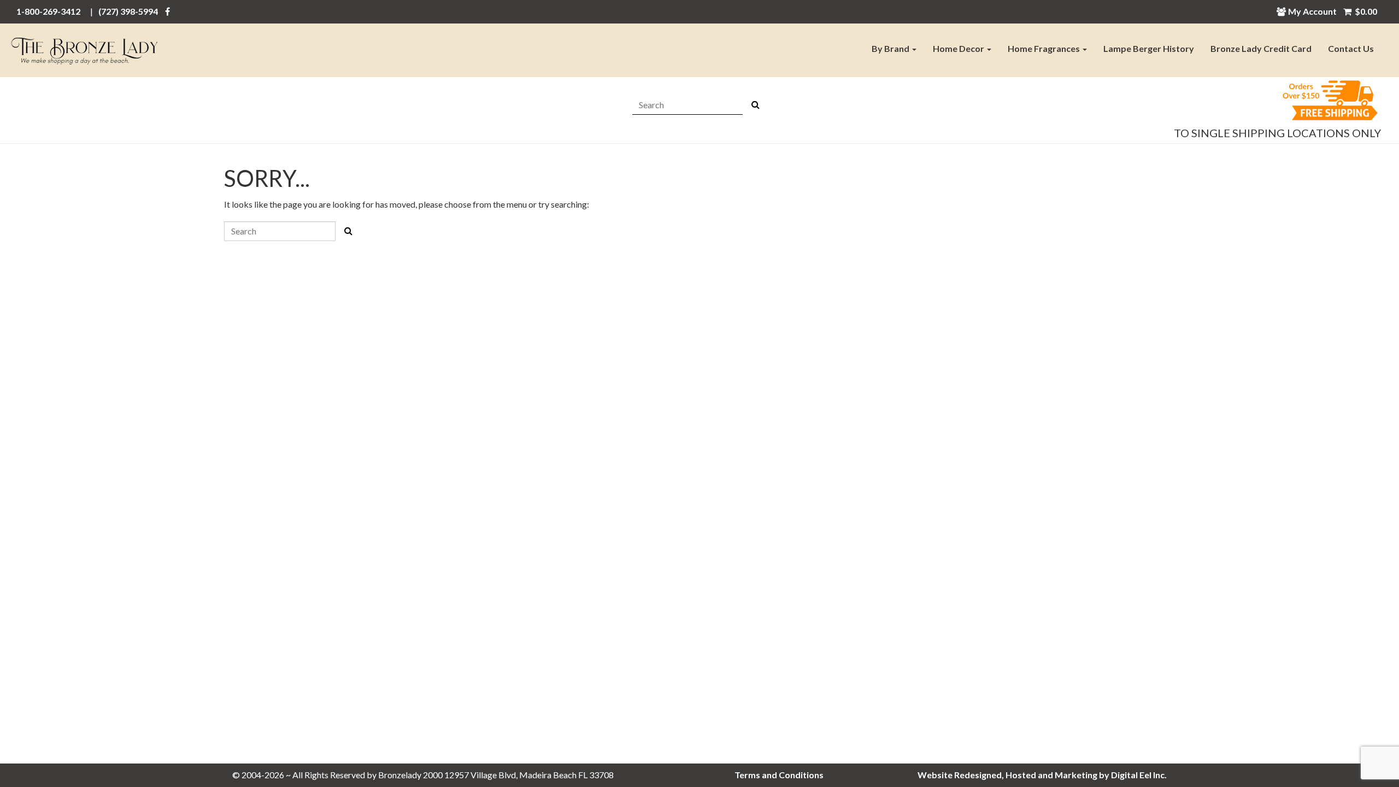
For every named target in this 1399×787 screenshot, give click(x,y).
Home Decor (959, 48)
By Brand (891, 48)
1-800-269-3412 (48, 11)
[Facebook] (167, 11)
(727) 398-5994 (128, 11)
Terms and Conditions (779, 775)
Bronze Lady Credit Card (1261, 48)
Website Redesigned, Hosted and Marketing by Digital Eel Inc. (1042, 775)
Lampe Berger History (1148, 48)
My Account (1312, 11)
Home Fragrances (1044, 48)
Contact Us (1351, 48)
